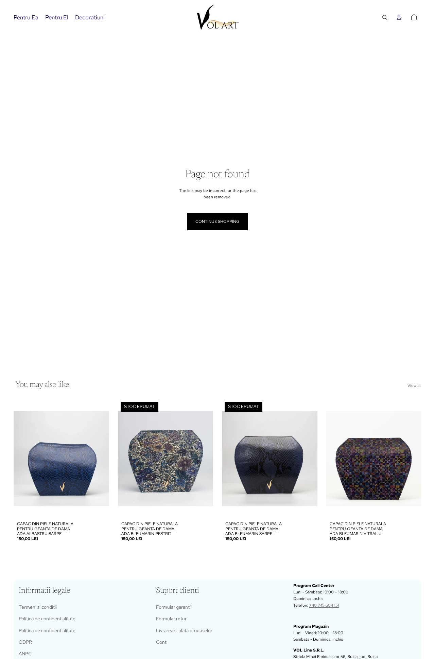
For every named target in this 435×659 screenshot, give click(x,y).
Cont (161, 642)
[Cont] (399, 17)
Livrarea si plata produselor (184, 630)
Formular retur (171, 619)
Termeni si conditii (38, 607)
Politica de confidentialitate (47, 619)
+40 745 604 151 (324, 605)
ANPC (25, 654)
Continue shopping (217, 221)
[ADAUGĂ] (98, 508)
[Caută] (384, 17)
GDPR (25, 642)
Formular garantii (174, 607)
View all (414, 385)
